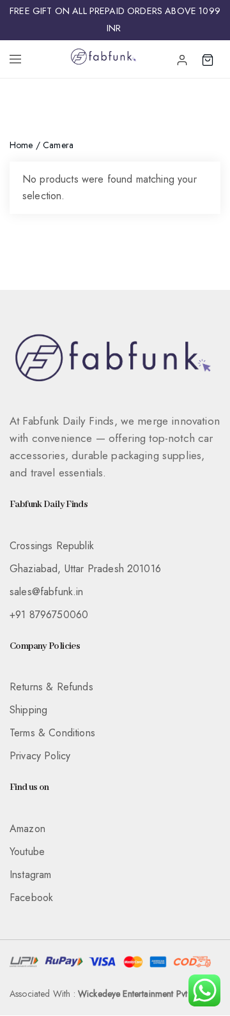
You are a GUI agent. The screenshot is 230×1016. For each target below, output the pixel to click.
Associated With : (105, 993)
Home (21, 145)
